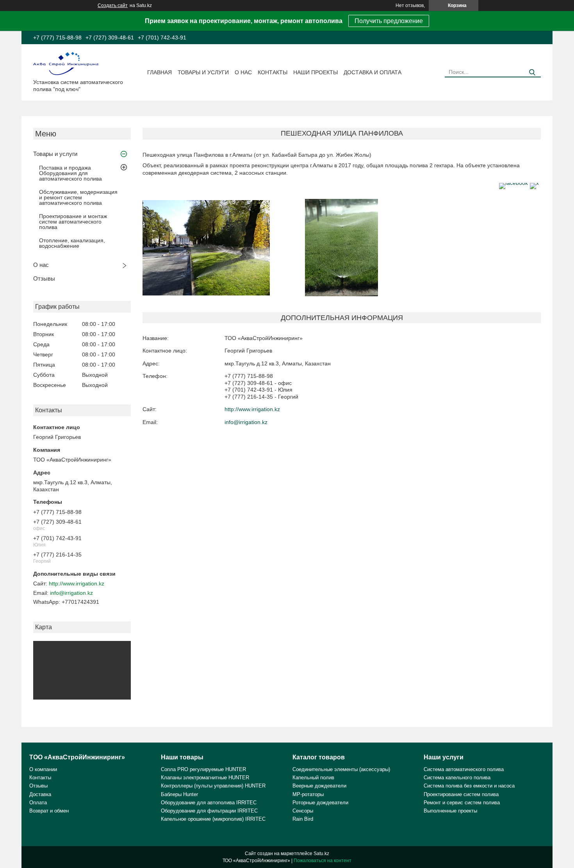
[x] (534, 183)
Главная (159, 72)
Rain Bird (302, 819)
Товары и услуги (203, 72)
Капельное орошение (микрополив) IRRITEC (213, 819)
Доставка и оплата (372, 72)
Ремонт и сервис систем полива (462, 802)
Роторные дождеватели (320, 802)
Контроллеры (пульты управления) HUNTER (213, 786)
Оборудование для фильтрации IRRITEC (209, 811)
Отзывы (44, 278)
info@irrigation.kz (71, 593)
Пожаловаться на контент (322, 860)
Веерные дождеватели (319, 786)
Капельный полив (313, 777)
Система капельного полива (457, 777)
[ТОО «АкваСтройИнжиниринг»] (65, 63)
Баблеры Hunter (179, 794)
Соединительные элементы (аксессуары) (341, 769)
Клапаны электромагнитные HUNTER (205, 777)
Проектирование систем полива (461, 794)
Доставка (40, 794)
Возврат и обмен (49, 811)
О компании (43, 769)
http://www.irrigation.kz (76, 583)
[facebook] (513, 183)
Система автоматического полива (464, 769)
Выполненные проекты (450, 811)
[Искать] (532, 72)
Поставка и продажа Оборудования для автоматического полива (70, 173)
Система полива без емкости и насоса (469, 786)
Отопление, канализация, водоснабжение (72, 243)
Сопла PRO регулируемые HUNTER (203, 769)
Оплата (38, 802)
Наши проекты (315, 72)
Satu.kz (321, 853)
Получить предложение (389, 21)
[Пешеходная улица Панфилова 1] (206, 248)
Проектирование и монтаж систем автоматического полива (73, 221)
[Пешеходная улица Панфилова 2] (341, 248)
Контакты (272, 72)
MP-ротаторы (308, 794)
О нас (243, 72)
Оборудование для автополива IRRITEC (209, 802)
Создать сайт (113, 5)
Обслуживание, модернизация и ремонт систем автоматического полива (78, 197)
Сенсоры (302, 811)
